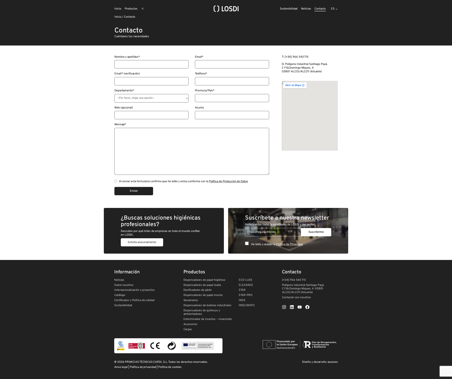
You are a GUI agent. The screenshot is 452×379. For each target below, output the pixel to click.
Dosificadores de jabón (197, 290)
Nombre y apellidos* (127, 57)
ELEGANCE (246, 285)
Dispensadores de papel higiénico (204, 280)
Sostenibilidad (123, 305)
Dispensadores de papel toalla (202, 285)
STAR (242, 290)
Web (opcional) (123, 108)
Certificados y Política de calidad (134, 300)
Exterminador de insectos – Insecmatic (207, 319)
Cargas (187, 329)
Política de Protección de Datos (228, 181)
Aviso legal (121, 367)
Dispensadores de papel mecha (202, 295)
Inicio (117, 17)
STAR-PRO (245, 295)
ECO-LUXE (245, 280)
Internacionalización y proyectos (134, 290)
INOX (242, 300)
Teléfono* (201, 73)
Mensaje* (120, 124)
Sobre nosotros (123, 285)
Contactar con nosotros (296, 297)
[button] (142, 242)
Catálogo (119, 295)
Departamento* (124, 90)
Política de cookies (170, 367)
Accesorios (190, 324)
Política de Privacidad (289, 244)
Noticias (119, 280)
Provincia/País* (205, 90)
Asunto (199, 108)
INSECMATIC (247, 305)
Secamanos (190, 300)
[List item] (284, 307)
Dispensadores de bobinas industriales (207, 305)
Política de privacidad (143, 367)
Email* (199, 57)
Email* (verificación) (127, 73)
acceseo (333, 362)
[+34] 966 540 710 (294, 280)
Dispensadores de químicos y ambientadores (201, 312)
